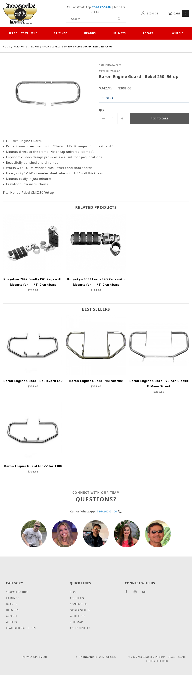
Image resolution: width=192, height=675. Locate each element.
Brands (90, 33)
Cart (179, 13)
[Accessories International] (20, 13)
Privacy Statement (34, 656)
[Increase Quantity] (122, 118)
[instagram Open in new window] (137, 593)
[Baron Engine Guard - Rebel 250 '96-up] (48, 97)
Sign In (152, 13)
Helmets (119, 33)
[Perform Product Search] (119, 18)
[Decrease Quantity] (103, 118)
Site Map (76, 622)
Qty (101, 110)
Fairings (60, 33)
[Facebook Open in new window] (128, 593)
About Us (77, 598)
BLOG (73, 592)
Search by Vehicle (22, 33)
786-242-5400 (101, 7)
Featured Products (21, 628)
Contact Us (78, 604)
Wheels (11, 622)
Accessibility (80, 628)
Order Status (80, 610)
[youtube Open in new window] (145, 593)
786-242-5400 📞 (109, 511)
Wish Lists (78, 616)
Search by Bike (17, 592)
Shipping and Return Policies (96, 656)
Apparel (148, 33)
